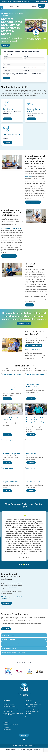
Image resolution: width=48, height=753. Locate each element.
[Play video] (35, 33)
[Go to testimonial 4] (24, 564)
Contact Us (41, 5)
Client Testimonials (7, 708)
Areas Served (34, 5)
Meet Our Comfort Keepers (9, 704)
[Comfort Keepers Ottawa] (1, 8)
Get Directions (6, 603)
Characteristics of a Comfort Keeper (11, 724)
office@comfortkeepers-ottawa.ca (17, 74)
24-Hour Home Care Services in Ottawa (33, 704)
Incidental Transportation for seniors (32, 709)
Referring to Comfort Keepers (10, 706)
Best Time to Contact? (29, 67)
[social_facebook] (24, 739)
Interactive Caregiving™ (11, 454)
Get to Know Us (5, 6)
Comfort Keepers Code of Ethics (20, 745)
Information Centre (19, 5)
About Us (5, 702)
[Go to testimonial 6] (28, 564)
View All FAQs (6, 628)
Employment (27, 5)
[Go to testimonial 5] (26, 564)
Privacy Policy (32, 745)
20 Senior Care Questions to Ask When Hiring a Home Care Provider (13, 714)
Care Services (12, 5)
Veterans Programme (29, 716)
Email (4, 62)
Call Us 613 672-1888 (24, 323)
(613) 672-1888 (12, 587)
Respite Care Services (10, 482)
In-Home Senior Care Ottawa (30, 706)
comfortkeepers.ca (40, 1)
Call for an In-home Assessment (32, 349)
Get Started (24, 735)
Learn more (7, 119)
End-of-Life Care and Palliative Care (32, 708)
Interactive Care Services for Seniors (32, 711)
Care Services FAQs (29, 714)
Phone (4, 67)
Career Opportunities (8, 725)
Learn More (29, 305)
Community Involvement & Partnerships (12, 709)
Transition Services (33, 482)
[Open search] (47, 6)
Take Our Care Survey (8, 711)
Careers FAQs (6, 727)
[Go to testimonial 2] (21, 564)
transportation (28, 176)
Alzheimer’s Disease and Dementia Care (33, 702)
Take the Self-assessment (33, 345)
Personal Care (31, 454)
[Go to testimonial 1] (19, 564)
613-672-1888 (8, 1)
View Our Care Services (32, 202)
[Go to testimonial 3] (23, 564)
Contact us (5, 45)
